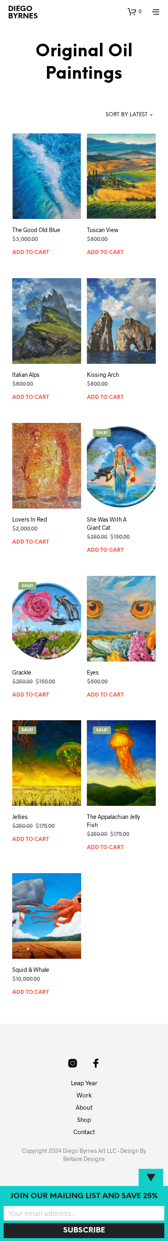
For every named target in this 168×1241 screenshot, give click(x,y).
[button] (134, 11)
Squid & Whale (30, 969)
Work (84, 1095)
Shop (84, 1119)
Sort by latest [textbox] (127, 114)
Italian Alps (26, 374)
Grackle (21, 672)
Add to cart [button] (30, 252)
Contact (84, 1131)
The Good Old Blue (36, 229)
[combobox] (118, 115)
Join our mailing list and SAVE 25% (84, 1196)
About (84, 1107)
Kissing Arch (103, 374)
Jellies (20, 816)
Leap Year (84, 1082)
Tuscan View (102, 229)
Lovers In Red (29, 519)
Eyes (93, 672)
